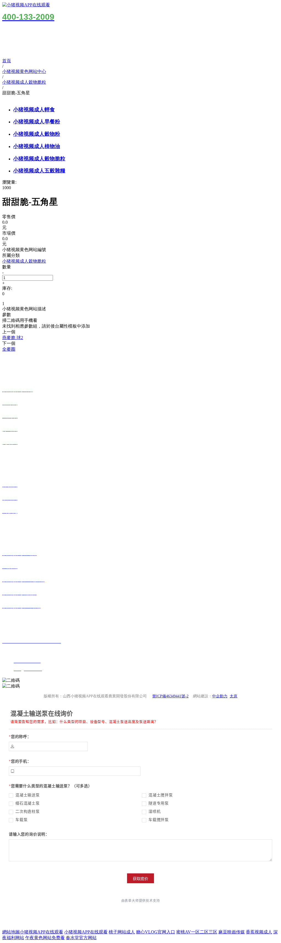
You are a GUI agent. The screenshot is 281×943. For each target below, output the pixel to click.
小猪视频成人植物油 (36, 146)
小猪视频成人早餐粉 (36, 121)
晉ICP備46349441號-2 (170, 696)
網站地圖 (11, 932)
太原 (233, 696)
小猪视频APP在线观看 (41, 932)
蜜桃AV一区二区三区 (196, 932)
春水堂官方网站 (81, 937)
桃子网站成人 (122, 932)
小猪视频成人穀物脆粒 (39, 158)
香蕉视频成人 (259, 932)
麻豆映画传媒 (231, 932)
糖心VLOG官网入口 (155, 932)
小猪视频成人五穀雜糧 (39, 171)
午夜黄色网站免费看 (45, 937)
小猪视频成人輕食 (34, 109)
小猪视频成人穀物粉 (36, 134)
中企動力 (219, 696)
